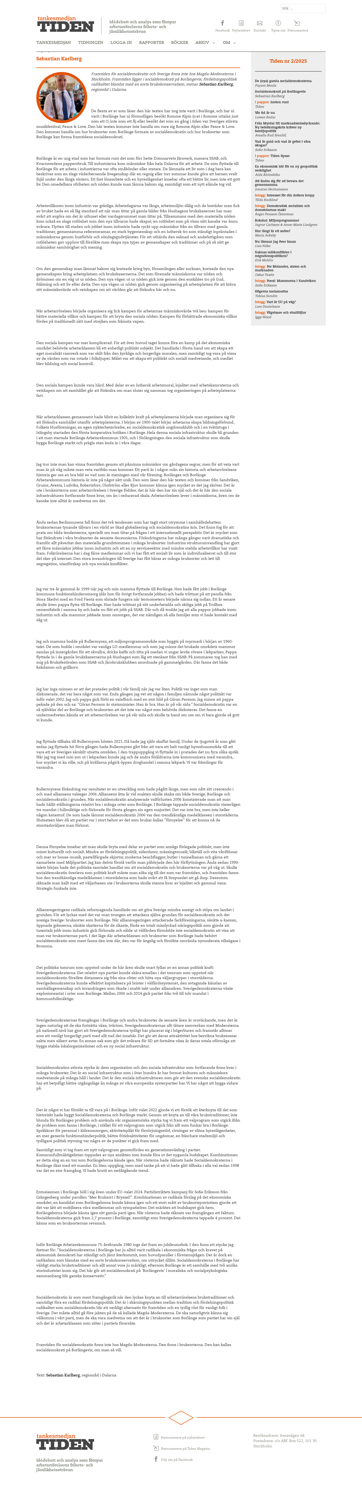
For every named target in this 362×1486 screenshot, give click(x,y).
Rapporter (151, 43)
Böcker (179, 43)
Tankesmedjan (53, 43)
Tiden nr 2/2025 (288, 61)
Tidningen (90, 43)
